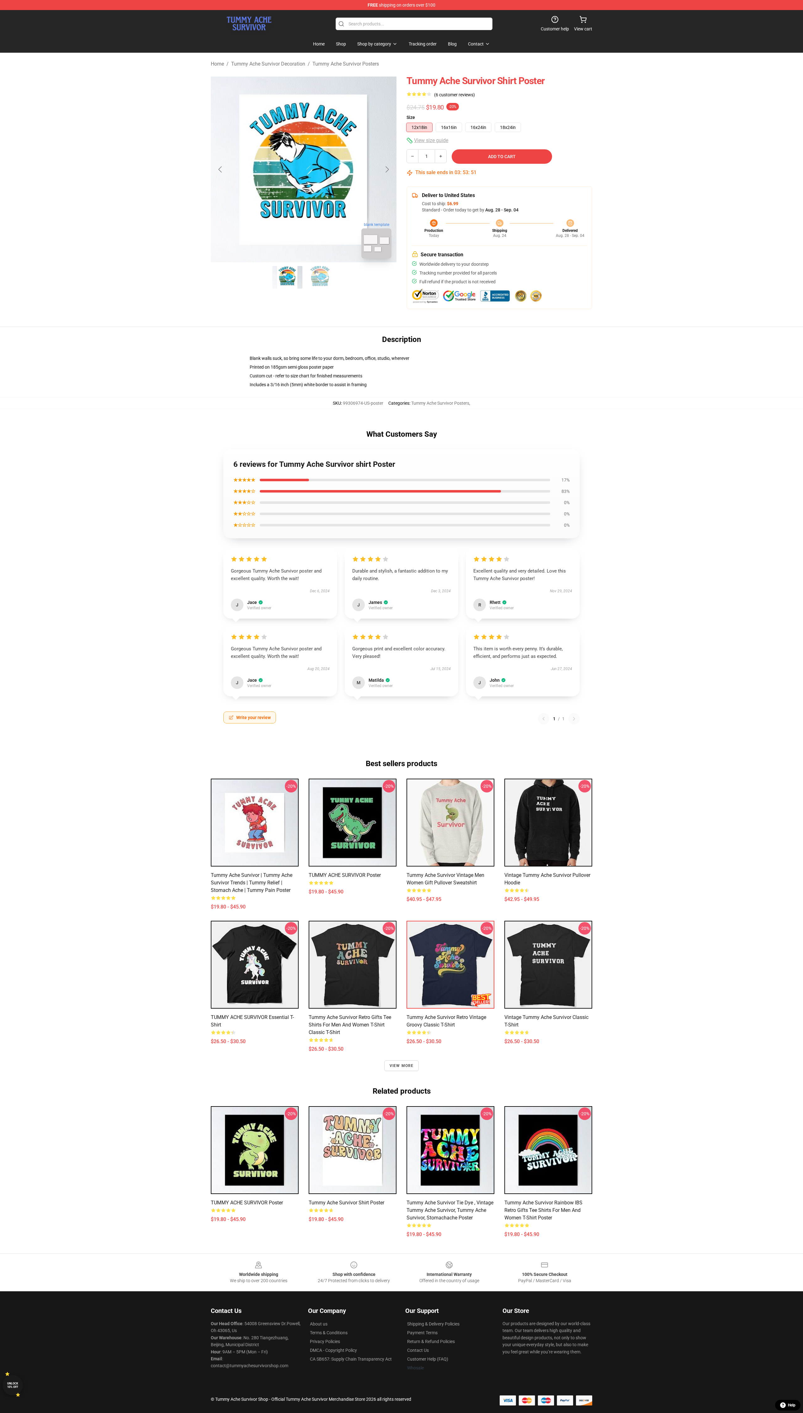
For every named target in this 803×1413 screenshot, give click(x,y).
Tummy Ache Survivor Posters (345, 64)
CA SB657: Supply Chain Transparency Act (351, 1359)
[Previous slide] (220, 169)
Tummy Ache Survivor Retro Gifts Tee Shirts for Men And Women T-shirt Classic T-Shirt (350, 1024)
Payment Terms (422, 1332)
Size (411, 117)
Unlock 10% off (12, 1385)
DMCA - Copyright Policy (333, 1350)
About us (318, 1323)
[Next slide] (386, 169)
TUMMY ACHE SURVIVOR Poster (345, 875)
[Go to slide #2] (320, 277)
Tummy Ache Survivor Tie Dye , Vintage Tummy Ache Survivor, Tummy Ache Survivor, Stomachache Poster (450, 1210)
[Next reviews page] (574, 718)
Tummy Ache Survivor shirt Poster (346, 1203)
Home (217, 64)
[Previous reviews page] (543, 718)
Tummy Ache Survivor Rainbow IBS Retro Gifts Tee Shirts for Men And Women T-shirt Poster (543, 1210)
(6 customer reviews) (454, 94)
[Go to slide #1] (287, 277)
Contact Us (418, 1350)
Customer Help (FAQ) (427, 1359)
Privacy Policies (325, 1341)
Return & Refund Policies (431, 1341)
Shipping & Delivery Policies (433, 1323)
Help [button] (791, 1405)
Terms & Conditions (329, 1332)
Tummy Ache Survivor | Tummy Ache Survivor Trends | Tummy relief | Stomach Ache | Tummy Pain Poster (251, 882)
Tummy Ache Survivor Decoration (268, 64)
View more (402, 1066)
